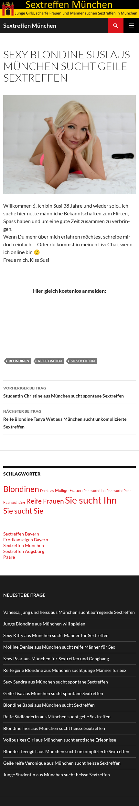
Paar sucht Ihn (94, 490)
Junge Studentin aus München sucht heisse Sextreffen (56, 774)
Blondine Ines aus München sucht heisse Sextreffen (54, 728)
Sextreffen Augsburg (23, 551)
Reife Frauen (50, 361)
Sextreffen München (29, 25)
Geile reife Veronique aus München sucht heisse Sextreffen (62, 763)
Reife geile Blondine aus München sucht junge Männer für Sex (64, 670)
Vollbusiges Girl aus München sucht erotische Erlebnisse (59, 739)
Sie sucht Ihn (83, 361)
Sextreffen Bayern (21, 533)
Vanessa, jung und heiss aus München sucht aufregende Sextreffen (69, 612)
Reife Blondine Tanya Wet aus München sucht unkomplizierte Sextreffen (64, 419)
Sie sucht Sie (23, 510)
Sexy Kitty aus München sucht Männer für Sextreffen (56, 635)
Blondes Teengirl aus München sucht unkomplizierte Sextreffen (66, 751)
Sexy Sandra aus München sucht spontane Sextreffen (55, 681)
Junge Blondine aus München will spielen (44, 623)
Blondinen (19, 361)
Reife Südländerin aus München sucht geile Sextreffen (57, 716)
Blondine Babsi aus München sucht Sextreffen (49, 705)
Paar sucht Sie (14, 502)
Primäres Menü (131, 25)
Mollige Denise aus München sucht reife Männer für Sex (59, 647)
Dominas (47, 490)
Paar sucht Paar (118, 490)
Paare (9, 557)
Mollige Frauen (68, 490)
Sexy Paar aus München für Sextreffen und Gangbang (56, 658)
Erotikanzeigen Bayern (25, 539)
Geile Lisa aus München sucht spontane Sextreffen (53, 693)
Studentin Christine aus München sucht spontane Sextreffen (63, 392)
